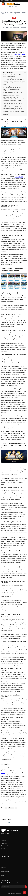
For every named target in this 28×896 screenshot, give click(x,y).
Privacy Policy (4, 843)
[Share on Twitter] (6, 808)
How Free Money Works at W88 (11, 97)
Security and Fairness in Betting (12, 90)
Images (2, 863)
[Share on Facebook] (9, 808)
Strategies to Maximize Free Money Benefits (14, 98)
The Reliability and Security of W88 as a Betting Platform (12, 104)
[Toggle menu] (5, 8)
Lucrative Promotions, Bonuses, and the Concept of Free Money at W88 (12, 93)
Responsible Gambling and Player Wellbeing (14, 111)
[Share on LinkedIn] (12, 808)
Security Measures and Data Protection (13, 106)
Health (2, 875)
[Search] (2, 8)
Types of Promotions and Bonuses (12, 95)
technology (3, 867)
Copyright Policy (4, 848)
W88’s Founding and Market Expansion (13, 78)
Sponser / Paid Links (5, 845)
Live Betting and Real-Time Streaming (13, 87)
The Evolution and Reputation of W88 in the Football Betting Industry (13, 75)
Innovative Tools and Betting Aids (12, 89)
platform (3, 773)
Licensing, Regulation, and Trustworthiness (14, 79)
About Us (3, 838)
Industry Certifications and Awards (12, 113)
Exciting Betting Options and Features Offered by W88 (14, 83)
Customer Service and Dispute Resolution (14, 109)
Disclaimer (3, 851)
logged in (9, 822)
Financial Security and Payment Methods (13, 108)
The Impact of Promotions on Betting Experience (13, 101)
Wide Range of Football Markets (12, 86)
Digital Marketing (5, 871)
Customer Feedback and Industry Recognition (15, 81)
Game (6, 12)
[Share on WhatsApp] (16, 808)
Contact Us (3, 840)
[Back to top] (24, 892)
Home (2, 12)
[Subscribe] (26, 886)
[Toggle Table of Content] (23, 72)
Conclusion (5, 114)
